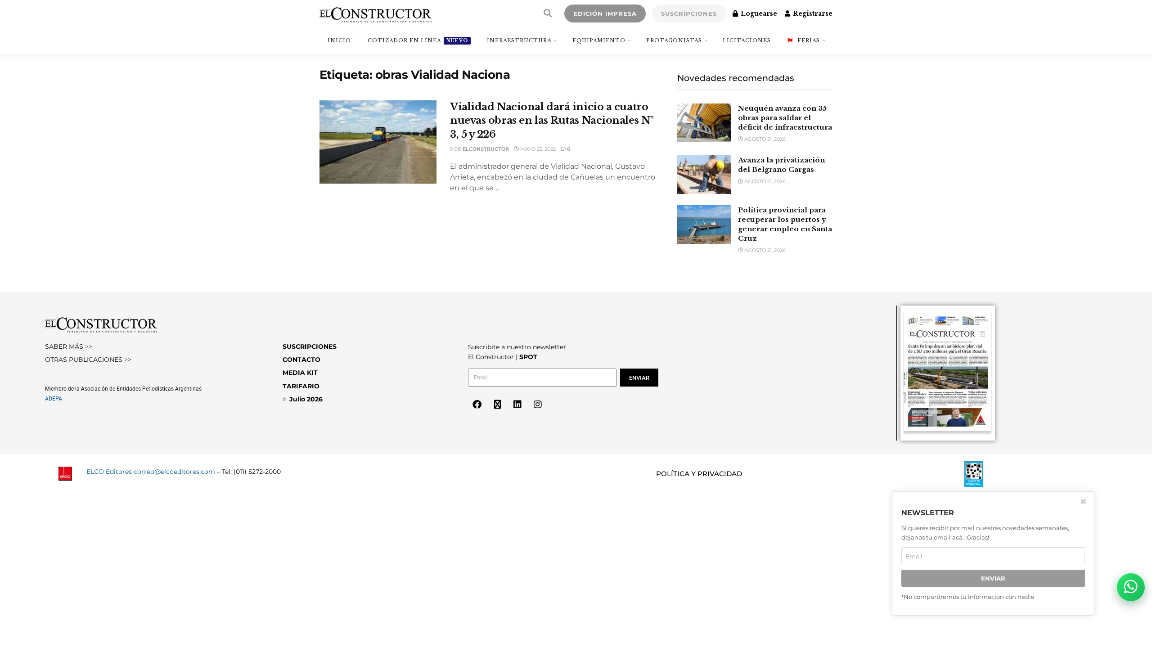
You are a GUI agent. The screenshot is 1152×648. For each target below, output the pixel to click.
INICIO (339, 40)
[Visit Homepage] (376, 13)
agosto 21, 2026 (764, 139)
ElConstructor (486, 149)
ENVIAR (993, 578)
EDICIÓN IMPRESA (605, 13)
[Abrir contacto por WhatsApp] (1131, 587)
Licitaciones (747, 40)
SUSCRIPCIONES (689, 13)
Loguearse (758, 13)
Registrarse (811, 13)
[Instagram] (538, 405)
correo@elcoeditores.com (174, 472)
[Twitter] (497, 405)
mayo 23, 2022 (537, 149)
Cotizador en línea (418, 40)
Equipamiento (599, 40)
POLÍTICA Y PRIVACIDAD (699, 473)
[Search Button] (548, 13)
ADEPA (53, 399)
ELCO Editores (109, 472)
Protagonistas (674, 40)
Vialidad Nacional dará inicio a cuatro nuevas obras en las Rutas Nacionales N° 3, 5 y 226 (552, 121)
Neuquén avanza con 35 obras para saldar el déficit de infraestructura (785, 117)
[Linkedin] (517, 405)
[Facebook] (477, 405)
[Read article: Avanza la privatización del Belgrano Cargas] (704, 174)
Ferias (808, 40)
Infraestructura (519, 40)
